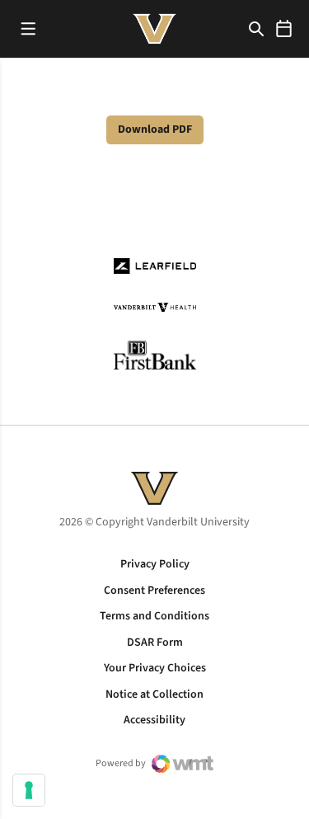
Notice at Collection (154, 694)
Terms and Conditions (154, 616)
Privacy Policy (155, 564)
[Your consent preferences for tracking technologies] (28, 790)
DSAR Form (155, 642)
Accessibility (154, 720)
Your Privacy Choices (155, 668)
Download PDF (155, 129)
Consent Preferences (154, 590)
